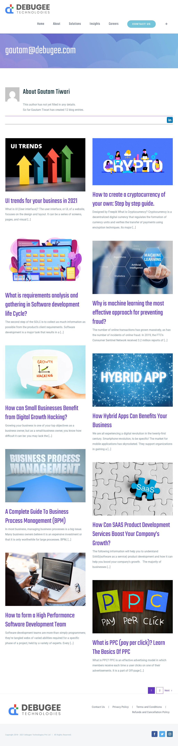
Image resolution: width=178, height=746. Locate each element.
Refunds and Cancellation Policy (150, 712)
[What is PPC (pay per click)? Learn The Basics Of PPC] (132, 607)
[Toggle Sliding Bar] (166, 24)
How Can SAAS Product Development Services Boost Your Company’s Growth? (127, 488)
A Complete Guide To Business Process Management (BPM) (39, 475)
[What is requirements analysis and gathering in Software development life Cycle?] (45, 259)
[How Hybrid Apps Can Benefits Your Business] (132, 380)
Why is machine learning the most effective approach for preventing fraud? (127, 267)
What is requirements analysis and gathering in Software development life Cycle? (39, 259)
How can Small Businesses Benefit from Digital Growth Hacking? (39, 372)
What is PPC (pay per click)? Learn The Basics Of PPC (127, 606)
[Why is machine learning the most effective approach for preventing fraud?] (132, 267)
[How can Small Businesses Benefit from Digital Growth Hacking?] (45, 372)
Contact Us (98, 707)
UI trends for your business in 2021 (39, 164)
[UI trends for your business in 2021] (45, 165)
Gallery (51, 164)
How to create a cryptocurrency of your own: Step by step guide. (127, 161)
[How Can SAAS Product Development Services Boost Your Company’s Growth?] (132, 489)
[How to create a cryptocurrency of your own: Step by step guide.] (132, 161)
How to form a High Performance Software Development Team (39, 579)
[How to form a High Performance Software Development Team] (45, 579)
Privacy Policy (120, 707)
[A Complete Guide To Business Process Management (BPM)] (45, 475)
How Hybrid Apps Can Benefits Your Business (127, 380)
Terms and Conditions (149, 707)
